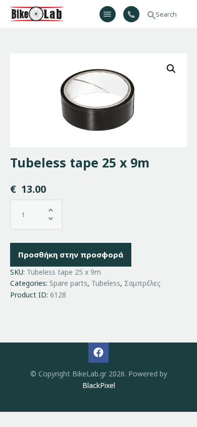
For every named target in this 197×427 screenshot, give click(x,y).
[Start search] (151, 15)
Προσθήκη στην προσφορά (70, 254)
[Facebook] (98, 353)
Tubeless (105, 283)
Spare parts (68, 283)
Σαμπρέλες (142, 283)
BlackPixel (98, 385)
